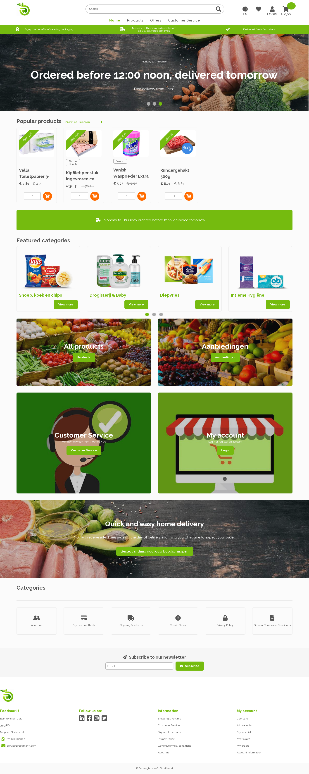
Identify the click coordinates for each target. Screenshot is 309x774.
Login (225, 450)
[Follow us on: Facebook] (89, 718)
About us (163, 752)
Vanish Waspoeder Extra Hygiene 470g (131, 176)
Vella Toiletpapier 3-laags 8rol (34, 176)
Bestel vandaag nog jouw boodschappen (154, 551)
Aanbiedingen (225, 357)
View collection (77, 122)
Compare (242, 718)
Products (135, 20)
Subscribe (192, 666)
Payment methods (169, 732)
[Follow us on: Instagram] (97, 718)
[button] (148, 104)
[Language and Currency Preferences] (245, 9)
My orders (243, 745)
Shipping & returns (169, 718)
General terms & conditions (174, 745)
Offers (155, 20)
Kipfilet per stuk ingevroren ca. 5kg (82, 178)
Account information (249, 752)
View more (65, 304)
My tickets (243, 739)
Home (114, 20)
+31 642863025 (16, 739)
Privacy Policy (166, 739)
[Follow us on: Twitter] (104, 718)
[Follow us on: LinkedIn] (82, 718)
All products (244, 725)
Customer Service (184, 20)
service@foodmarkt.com (21, 745)
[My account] (272, 9)
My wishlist (244, 732)
